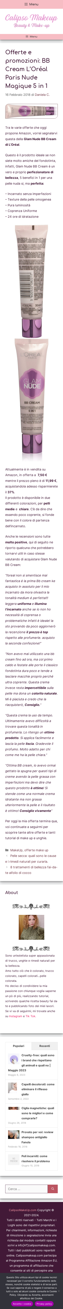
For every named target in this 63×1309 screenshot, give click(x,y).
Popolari (18, 1046)
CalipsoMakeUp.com (22, 1210)
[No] (58, 1291)
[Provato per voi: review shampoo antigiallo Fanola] (13, 1138)
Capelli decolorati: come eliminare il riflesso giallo (38, 1089)
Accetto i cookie (22, 1303)
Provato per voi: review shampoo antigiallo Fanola (37, 1137)
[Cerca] (53, 1189)
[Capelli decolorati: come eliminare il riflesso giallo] (12, 1093)
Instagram (15, 1016)
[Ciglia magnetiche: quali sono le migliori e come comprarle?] (13, 1109)
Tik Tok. (31, 1016)
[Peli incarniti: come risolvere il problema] (13, 1164)
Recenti (44, 1046)
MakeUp (16, 850)
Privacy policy (44, 1303)
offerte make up (36, 850)
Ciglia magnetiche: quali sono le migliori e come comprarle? (38, 1113)
